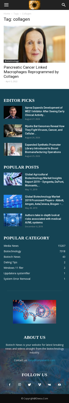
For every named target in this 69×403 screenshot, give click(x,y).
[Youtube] (59, 385)
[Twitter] (29, 385)
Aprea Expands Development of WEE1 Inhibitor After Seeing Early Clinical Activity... (44, 111)
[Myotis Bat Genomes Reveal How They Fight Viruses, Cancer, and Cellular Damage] (13, 130)
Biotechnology (12, 61)
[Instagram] (19, 385)
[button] (64, 5)
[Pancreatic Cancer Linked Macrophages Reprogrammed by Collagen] (34, 44)
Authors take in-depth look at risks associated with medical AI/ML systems (43, 219)
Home (7, 13)
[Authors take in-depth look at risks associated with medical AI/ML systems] (13, 219)
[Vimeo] (39, 385)
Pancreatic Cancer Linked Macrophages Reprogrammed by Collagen (31, 72)
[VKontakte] (49, 385)
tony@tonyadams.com (41, 360)
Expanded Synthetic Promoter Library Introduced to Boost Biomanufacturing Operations (43, 148)
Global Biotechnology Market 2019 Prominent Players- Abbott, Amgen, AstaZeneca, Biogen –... (44, 200)
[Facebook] (9, 385)
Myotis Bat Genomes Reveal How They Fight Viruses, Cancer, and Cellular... (44, 130)
